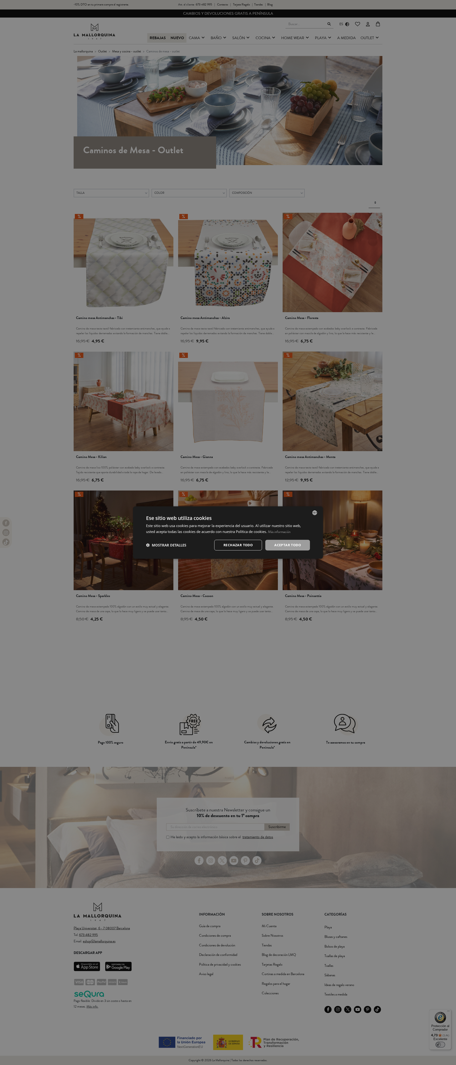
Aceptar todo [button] (287, 545)
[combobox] (314, 512)
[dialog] (228, 532)
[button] (166, 545)
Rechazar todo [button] (238, 545)
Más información (279, 531)
